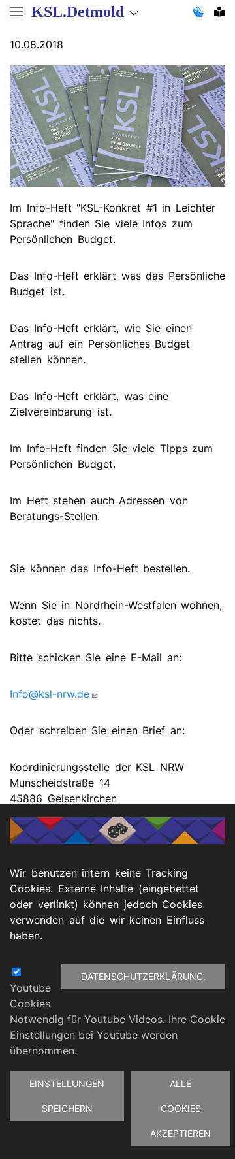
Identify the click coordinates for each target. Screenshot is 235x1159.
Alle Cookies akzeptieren (180, 1108)
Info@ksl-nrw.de (49, 693)
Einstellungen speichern (66, 1096)
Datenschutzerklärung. (143, 976)
